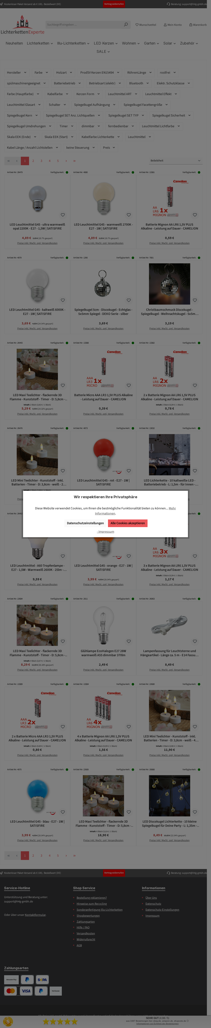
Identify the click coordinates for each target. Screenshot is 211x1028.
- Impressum (105, 531)
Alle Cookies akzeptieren (128, 523)
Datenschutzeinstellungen (85, 523)
